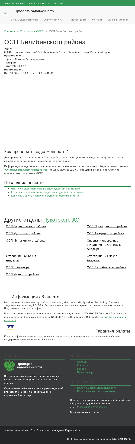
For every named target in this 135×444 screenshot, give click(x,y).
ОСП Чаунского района (22, 274)
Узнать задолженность (24, 19)
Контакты (97, 19)
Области (82, 361)
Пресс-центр (79, 19)
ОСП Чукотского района (23, 233)
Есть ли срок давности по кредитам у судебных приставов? (48, 192)
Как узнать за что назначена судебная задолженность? (45, 195)
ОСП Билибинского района (106, 267)
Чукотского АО (61, 219)
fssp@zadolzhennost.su (93, 407)
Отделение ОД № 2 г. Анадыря (21, 257)
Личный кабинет (118, 19)
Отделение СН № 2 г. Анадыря (102, 257)
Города (81, 368)
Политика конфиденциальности (96, 387)
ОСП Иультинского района (25, 240)
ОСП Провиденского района (107, 226)
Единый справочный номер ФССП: (34, 3)
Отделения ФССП (55, 19)
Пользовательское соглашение (96, 391)
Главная (9, 31)
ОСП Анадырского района (105, 233)
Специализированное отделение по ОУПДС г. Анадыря (104, 244)
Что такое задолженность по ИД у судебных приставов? (45, 188)
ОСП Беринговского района (26, 226)
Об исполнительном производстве (26, 169)
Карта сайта (72, 430)
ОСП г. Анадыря (18, 267)
